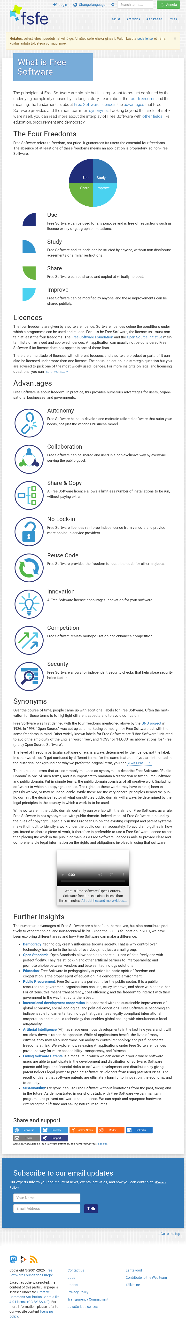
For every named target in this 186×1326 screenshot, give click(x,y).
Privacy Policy (78, 1292)
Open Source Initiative (144, 337)
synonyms (98, 110)
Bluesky (56, 1130)
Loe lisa (103, 1144)
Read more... (55, 371)
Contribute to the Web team (146, 1277)
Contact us (76, 1270)
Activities (133, 19)
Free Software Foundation (92, 337)
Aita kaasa (154, 19)
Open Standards (35, 955)
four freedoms (142, 98)
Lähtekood (134, 1270)
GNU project (151, 723)
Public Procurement (39, 981)
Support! (57, 1138)
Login (62, 5)
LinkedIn (141, 1130)
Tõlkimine (133, 1285)
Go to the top (170, 1234)
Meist (116, 19)
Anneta (170, 5)
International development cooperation (54, 1003)
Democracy (32, 944)
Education (31, 971)
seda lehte (145, 38)
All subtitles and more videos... (104, 901)
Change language (91, 5)
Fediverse (28, 1130)
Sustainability (34, 1088)
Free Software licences (95, 104)
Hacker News (85, 1130)
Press (173, 19)
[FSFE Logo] (29, 15)
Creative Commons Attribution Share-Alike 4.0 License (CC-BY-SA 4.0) (34, 1297)
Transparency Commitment (88, 1299)
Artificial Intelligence (40, 1029)
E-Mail (28, 1138)
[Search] (112, 4)
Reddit (112, 1130)
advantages (134, 104)
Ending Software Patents (43, 1056)
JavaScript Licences (83, 1307)
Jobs (71, 1277)
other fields (152, 116)
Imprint (73, 1285)
